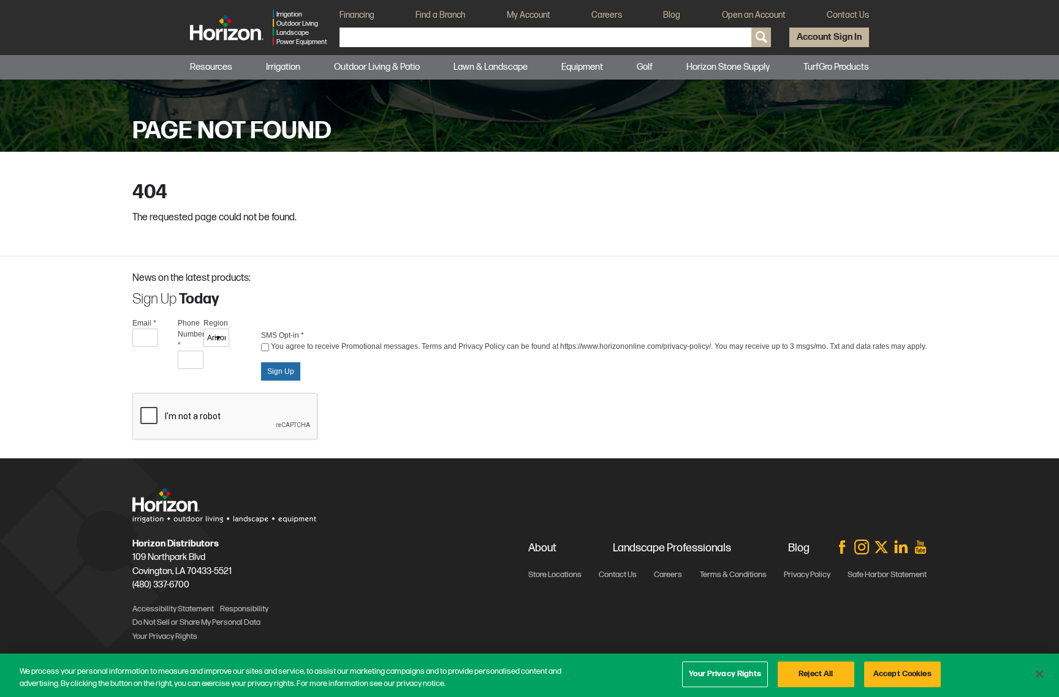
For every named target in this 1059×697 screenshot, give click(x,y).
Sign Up (280, 371)
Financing (357, 15)
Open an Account (754, 15)
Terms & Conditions (733, 575)
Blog (671, 15)
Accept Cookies (902, 674)
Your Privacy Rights (725, 674)
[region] (529, 675)
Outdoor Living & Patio (377, 67)
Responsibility (244, 609)
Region (215, 323)
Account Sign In (829, 37)
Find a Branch (440, 15)
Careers (606, 15)
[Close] (1039, 673)
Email (144, 323)
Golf (645, 67)
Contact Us (848, 15)
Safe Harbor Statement (887, 575)
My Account (528, 15)
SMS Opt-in (282, 335)
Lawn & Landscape (491, 67)
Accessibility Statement (173, 609)
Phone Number (190, 334)
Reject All (816, 674)
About (542, 548)
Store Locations (555, 575)
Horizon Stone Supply (728, 67)
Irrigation (283, 67)
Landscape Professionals (672, 548)
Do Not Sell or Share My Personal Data (196, 622)
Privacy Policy (807, 575)
